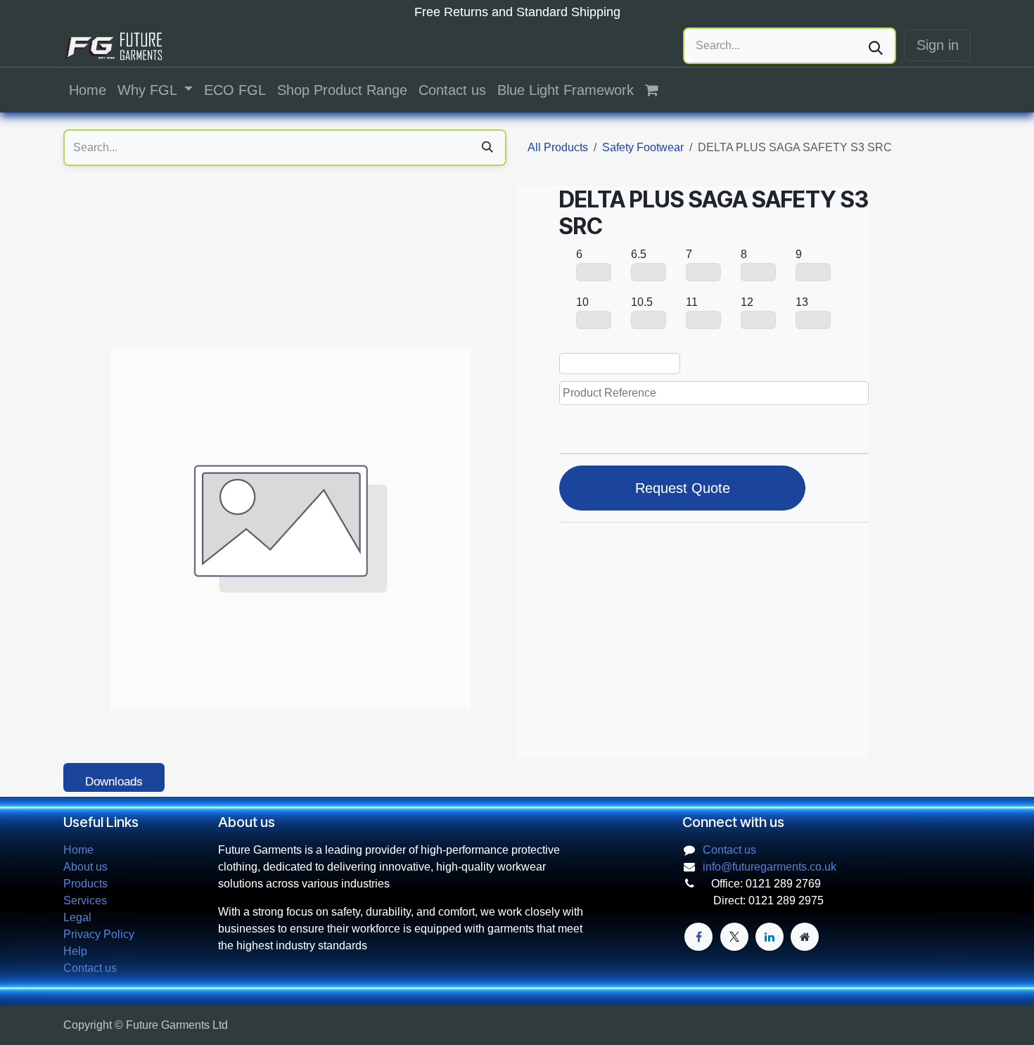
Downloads (114, 781)
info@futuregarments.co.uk (769, 867)
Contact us (90, 968)
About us (85, 867)
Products (85, 884)
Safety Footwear (643, 147)
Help (75, 951)
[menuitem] (87, 90)
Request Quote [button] (682, 488)
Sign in (938, 45)
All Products (558, 147)
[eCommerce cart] (659, 90)
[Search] (876, 46)
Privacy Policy (98, 934)
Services (85, 900)
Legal (77, 917)
